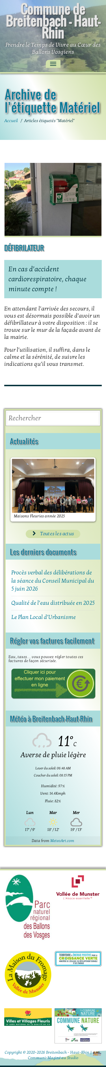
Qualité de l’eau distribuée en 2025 (53, 603)
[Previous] (20, 489)
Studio (72, 1057)
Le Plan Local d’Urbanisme (43, 617)
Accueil (11, 120)
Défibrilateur (24, 248)
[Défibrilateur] (53, 200)
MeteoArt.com (62, 840)
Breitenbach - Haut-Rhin (67, 1052)
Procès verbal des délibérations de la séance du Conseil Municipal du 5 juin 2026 (52, 580)
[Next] (85, 489)
